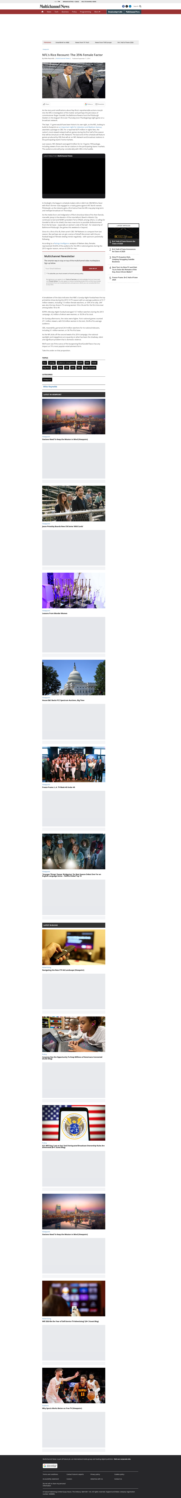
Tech (56, 12)
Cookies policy (119, 1474)
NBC (79, 368)
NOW (94, 363)
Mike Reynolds (49, 58)
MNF (87, 363)
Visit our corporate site (122, 1459)
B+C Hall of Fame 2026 (125, 42)
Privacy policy (95, 1474)
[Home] (42, 11)
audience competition (66, 363)
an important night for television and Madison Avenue (80, 127)
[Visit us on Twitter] (126, 6)
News (49, 12)
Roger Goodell (89, 368)
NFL (54, 368)
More (96, 12)
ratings (52, 363)
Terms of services (71, 279)
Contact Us (118, 1479)
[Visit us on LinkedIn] (130, 6)
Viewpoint (46, 49)
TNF (60, 368)
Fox (44, 363)
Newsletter (101, 104)
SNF (72, 368)
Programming (85, 12)
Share (47, 104)
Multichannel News (88, 2)
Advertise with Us (96, 1479)
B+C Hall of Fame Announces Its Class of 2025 (124, 250)
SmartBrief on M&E (62, 42)
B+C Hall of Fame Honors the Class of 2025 (123, 242)
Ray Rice (46, 368)
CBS (66, 368)
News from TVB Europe (103, 42)
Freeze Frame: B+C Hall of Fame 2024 (125, 279)
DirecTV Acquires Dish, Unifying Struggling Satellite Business (123, 259)
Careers (69, 1479)
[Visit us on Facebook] (123, 6)
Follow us (90, 104)
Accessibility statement (51, 1479)
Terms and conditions (50, 1474)
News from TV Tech (82, 42)
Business (65, 12)
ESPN (80, 363)
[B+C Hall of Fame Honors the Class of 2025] (123, 237)
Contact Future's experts (75, 1474)
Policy (74, 12)
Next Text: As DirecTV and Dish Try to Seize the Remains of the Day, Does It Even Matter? (124, 269)
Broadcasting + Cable (71, 2)
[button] (137, 6)
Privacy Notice (53, 281)
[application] (73, 176)
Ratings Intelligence (61, 243)
